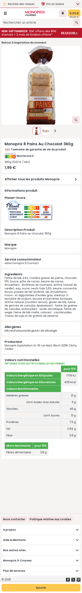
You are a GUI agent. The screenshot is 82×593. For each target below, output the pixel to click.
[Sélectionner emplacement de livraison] (63, 13)
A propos (9, 530)
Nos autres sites (14, 550)
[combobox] (37, 22)
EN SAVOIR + (69, 33)
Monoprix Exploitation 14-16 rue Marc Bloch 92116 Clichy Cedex (41, 347)
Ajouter (41, 588)
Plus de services (14, 571)
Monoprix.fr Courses (17, 560)
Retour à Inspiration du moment (24, 42)
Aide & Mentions (14, 540)
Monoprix (11, 248)
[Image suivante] (55, 130)
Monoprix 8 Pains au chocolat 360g (28, 215)
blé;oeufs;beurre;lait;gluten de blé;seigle (31, 330)
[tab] (41, 85)
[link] (50, 519)
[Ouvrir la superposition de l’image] (76, 120)
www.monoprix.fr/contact (22, 263)
